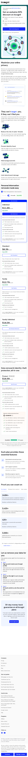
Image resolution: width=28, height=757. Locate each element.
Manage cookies (20, 754)
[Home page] (5, 2)
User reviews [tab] (24, 489)
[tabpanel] (14, 517)
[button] (14, 251)
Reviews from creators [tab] (13, 489)
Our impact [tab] (4, 489)
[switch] (9, 195)
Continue (7, 754)
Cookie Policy (4, 751)
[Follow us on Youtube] (4, 732)
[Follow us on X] (2, 733)
